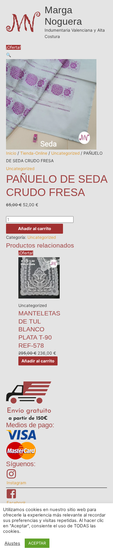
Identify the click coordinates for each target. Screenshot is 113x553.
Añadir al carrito (34, 228)
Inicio (11, 153)
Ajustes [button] (12, 543)
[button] (8, 54)
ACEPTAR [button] (37, 543)
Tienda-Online (33, 153)
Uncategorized (65, 153)
